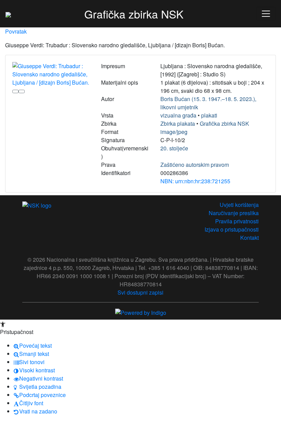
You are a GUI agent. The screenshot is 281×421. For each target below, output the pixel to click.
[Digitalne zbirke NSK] (8, 14)
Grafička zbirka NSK (224, 123)
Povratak (16, 31)
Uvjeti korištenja (239, 205)
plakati (209, 115)
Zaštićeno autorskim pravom (194, 165)
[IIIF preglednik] (15, 91)
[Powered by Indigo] (140, 312)
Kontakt (249, 238)
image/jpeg (173, 132)
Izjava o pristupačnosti (232, 229)
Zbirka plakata (177, 123)
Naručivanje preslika (234, 213)
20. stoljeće (174, 148)
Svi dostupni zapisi (140, 292)
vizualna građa (178, 115)
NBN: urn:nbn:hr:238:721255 (195, 181)
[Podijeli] (22, 91)
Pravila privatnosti (237, 221)
